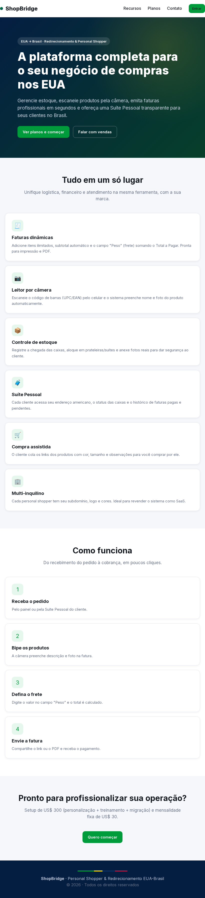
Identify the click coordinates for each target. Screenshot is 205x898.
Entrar (197, 9)
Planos (154, 8)
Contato (174, 8)
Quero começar (102, 837)
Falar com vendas (95, 132)
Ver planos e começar (43, 132)
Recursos (132, 8)
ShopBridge (22, 8)
